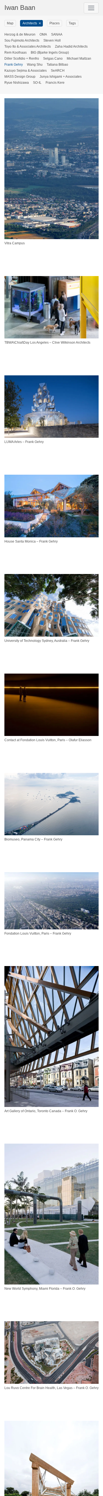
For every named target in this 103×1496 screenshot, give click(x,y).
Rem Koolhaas (15, 52)
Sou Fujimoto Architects (21, 40)
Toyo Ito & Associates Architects (27, 46)
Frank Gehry (13, 64)
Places (54, 23)
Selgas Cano (53, 58)
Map (10, 23)
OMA (43, 34)
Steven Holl (52, 40)
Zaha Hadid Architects (71, 46)
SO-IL (37, 83)
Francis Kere (55, 83)
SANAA (56, 34)
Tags (72, 23)
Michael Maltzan (79, 58)
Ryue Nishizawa (16, 83)
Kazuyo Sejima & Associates (25, 71)
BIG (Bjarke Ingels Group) (50, 52)
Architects (30, 23)
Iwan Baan (19, 7)
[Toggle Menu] (91, 7)
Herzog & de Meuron (19, 34)
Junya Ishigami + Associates (61, 77)
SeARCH (58, 71)
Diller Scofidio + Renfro (21, 58)
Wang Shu (35, 64)
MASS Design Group (19, 77)
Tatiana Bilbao (57, 64)
